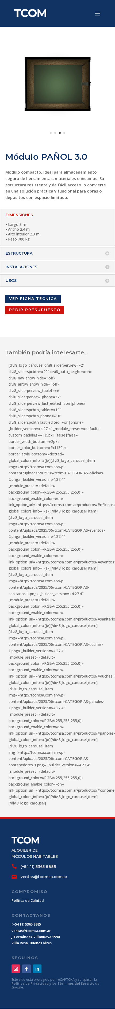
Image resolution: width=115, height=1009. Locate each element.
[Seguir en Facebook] (26, 968)
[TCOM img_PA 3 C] (57, 139)
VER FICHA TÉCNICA (33, 298)
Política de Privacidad (30, 983)
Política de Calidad (27, 900)
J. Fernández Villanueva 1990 (35, 936)
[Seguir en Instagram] (15, 968)
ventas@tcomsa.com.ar (44, 876)
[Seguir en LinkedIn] (37, 968)
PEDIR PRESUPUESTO (34, 309)
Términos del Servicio (76, 983)
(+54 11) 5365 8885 (38, 866)
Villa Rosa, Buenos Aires (31, 942)
